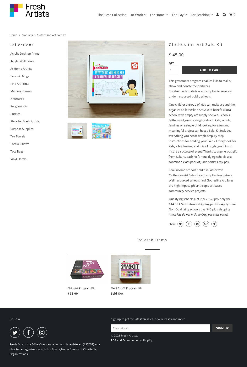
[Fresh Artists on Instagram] (43, 332)
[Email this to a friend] (214, 224)
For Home (157, 15)
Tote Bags (16, 151)
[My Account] (218, 14)
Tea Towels (17, 136)
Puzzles (15, 114)
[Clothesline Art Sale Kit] (116, 79)
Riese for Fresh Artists (24, 121)
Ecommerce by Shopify (137, 340)
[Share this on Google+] (205, 224)
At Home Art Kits (21, 68)
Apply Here (228, 204)
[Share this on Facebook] (188, 224)
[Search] (224, 14)
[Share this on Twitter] (180, 224)
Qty (171, 63)
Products (27, 35)
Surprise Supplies (21, 129)
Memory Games (21, 91)
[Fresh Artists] (29, 10)
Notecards (17, 99)
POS (113, 340)
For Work (136, 15)
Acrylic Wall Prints (22, 61)
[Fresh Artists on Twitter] (16, 332)
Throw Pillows (19, 144)
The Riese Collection (112, 15)
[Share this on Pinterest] (197, 224)
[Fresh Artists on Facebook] (29, 332)
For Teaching (200, 15)
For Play (178, 15)
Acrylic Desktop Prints (24, 53)
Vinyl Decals (18, 159)
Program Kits (19, 106)
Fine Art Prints (19, 84)
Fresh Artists (129, 335)
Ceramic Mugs (19, 76)
